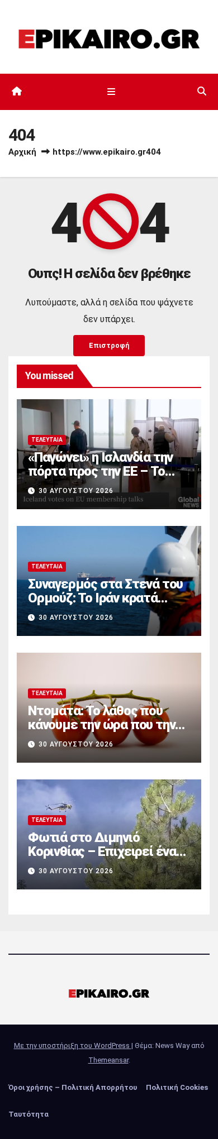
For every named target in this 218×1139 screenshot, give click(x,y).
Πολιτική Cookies (177, 1087)
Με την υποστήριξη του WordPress (72, 1045)
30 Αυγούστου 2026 (76, 491)
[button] (201, 91)
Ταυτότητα (28, 1114)
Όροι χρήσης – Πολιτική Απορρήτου (72, 1087)
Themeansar (108, 1060)
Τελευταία (47, 440)
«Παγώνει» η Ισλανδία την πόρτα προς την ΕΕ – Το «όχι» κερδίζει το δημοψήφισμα (100, 478)
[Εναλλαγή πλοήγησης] (111, 91)
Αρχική (22, 152)
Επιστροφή (109, 345)
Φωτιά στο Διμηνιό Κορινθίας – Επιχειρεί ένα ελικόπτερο (102, 851)
